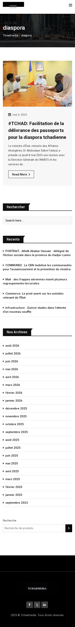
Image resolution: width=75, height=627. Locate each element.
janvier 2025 (13, 495)
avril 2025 (12, 471)
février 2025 (13, 487)
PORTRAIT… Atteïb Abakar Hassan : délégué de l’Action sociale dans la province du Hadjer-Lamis (37, 253)
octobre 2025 (14, 424)
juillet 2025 (13, 447)
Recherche (9, 520)
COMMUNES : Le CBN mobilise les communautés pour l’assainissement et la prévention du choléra (37, 267)
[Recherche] (68, 528)
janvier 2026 (13, 400)
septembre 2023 (16, 502)
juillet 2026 (13, 353)
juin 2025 (11, 455)
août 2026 (12, 345)
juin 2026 (11, 361)
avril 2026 (12, 377)
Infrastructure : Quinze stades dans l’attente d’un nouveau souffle (34, 310)
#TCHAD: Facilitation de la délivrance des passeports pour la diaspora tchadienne (37, 130)
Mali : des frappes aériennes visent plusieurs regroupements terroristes (35, 281)
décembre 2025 (16, 408)
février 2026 (13, 393)
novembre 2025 (16, 416)
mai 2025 (11, 463)
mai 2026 (11, 369)
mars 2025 (12, 479)
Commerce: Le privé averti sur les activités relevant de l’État (33, 295)
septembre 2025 (16, 432)
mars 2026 (12, 385)
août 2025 (12, 440)
